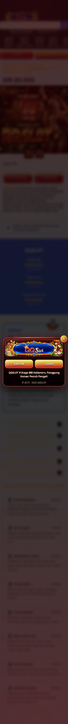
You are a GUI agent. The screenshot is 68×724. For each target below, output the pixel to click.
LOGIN (49, 364)
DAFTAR (19, 364)
